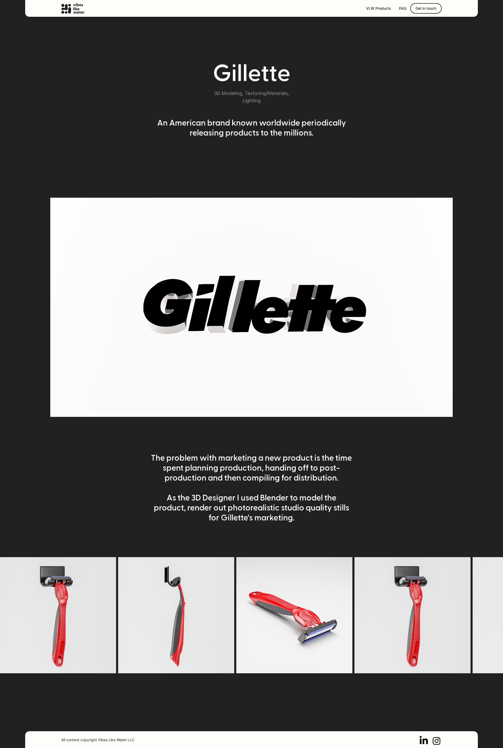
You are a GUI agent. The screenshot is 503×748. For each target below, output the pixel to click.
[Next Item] (494, 615)
